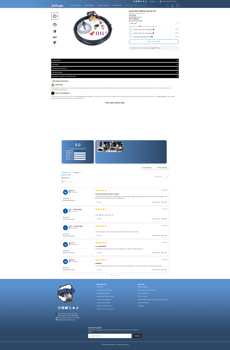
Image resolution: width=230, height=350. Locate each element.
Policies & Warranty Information (64, 76)
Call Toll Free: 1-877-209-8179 (67, 314)
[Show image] (54, 16)
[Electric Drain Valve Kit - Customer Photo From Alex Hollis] (100, 144)
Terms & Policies (143, 293)
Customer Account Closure (147, 290)
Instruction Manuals (103, 303)
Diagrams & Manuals (59, 68)
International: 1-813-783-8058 (68, 316)
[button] (163, 202)
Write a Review (162, 167)
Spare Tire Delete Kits (104, 306)
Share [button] (100, 202)
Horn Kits (100, 287)
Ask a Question (147, 167)
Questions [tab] (77, 172)
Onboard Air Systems (104, 299)
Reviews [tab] (64, 172)
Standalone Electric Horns (105, 296)
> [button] (122, 275)
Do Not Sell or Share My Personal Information (153, 299)
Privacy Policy (142, 296)
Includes (55, 64)
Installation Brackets (103, 293)
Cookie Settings (143, 303)
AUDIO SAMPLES (104, 5)
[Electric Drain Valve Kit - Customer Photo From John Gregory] (107, 144)
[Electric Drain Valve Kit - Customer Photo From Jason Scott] (100, 149)
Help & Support (143, 287)
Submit (137, 336)
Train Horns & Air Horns (104, 290)
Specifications (57, 72)
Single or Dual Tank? (135, 21)
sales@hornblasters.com (66, 320)
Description (56, 60)
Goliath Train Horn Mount (105, 309)
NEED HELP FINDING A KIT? (135, 5)
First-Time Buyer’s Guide (84, 96)
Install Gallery (161, 96)
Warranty (141, 306)
